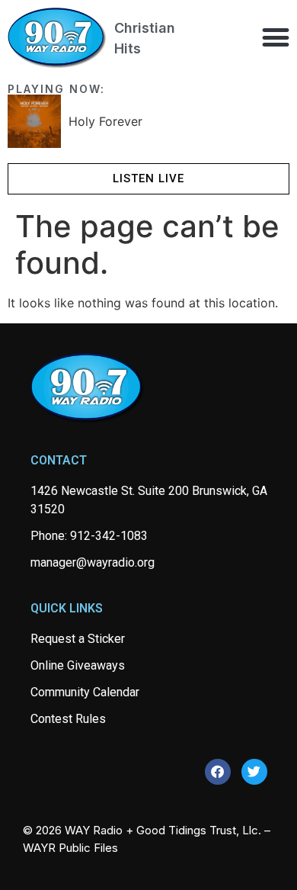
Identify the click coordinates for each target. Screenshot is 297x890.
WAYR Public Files (70, 847)
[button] (275, 37)
